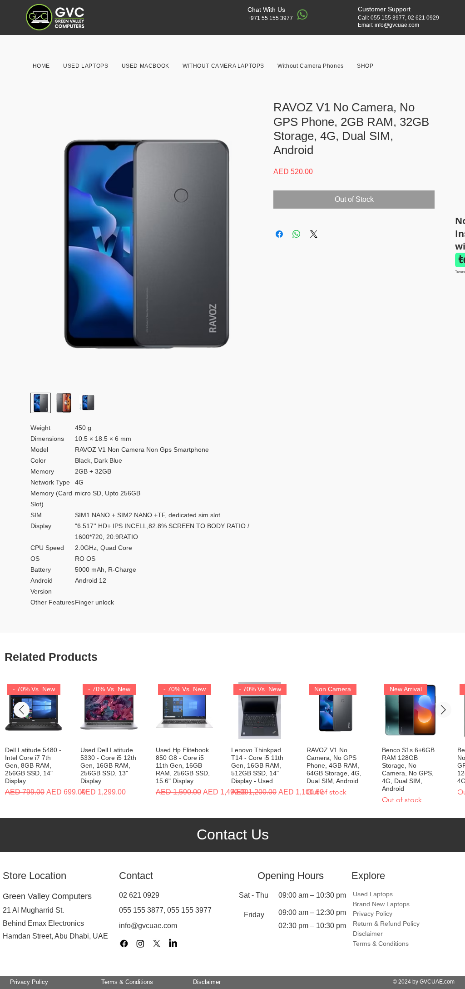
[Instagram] (140, 944)
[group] (232, 743)
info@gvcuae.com (397, 25)
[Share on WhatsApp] (296, 234)
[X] (157, 944)
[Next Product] (443, 710)
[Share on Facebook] (279, 234)
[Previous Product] (22, 710)
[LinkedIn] (173, 944)
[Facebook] (124, 944)
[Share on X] (313, 234)
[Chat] (302, 14)
